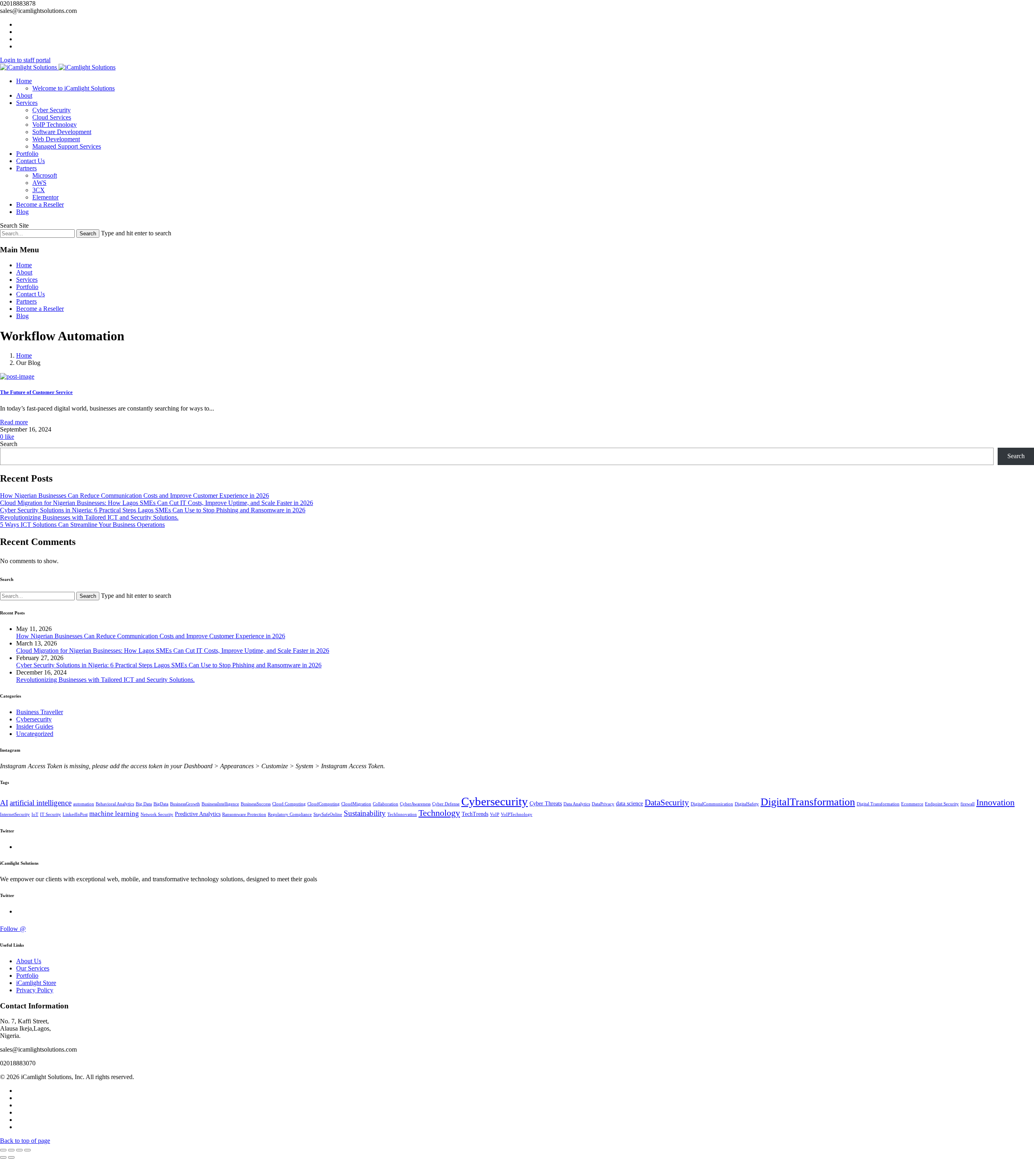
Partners (26, 168)
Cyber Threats (546, 804)
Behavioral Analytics (115, 804)
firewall (967, 804)
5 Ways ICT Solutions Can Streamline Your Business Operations (82, 524)
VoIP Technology (54, 124)
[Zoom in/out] (27, 1150)
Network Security (157, 814)
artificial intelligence (40, 803)
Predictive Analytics (198, 814)
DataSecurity (667, 802)
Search (8, 443)
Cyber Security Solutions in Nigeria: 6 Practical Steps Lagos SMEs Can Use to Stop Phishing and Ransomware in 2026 (152, 510)
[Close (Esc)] (3, 1150)
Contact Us (30, 160)
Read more (14, 422)
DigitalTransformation (808, 802)
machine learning (114, 813)
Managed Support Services (66, 146)
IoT (35, 814)
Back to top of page (25, 1140)
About (24, 95)
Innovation (995, 802)
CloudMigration (356, 804)
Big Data (144, 804)
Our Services (32, 968)
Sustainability (365, 813)
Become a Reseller (40, 204)
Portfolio (27, 153)
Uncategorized (34, 733)
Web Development (56, 139)
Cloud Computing (289, 804)
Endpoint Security (942, 804)
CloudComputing (323, 804)
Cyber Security (51, 110)
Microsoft (44, 175)
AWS (39, 182)
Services (27, 102)
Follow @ (13, 928)
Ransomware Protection (244, 814)
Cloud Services (51, 117)
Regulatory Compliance (290, 814)
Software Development (61, 131)
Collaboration (385, 804)
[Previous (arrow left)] (3, 1157)
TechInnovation (402, 814)
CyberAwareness (415, 804)
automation (83, 804)
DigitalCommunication (712, 804)
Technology (439, 813)
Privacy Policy (34, 990)
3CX (38, 190)
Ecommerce (912, 804)
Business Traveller (39, 711)
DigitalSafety (747, 804)
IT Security (50, 814)
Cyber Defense (446, 804)
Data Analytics (576, 804)
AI (4, 803)
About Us (28, 961)
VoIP (494, 814)
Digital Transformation (878, 804)
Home (24, 81)
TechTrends (475, 814)
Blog (22, 211)
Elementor (45, 197)
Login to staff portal (25, 60)
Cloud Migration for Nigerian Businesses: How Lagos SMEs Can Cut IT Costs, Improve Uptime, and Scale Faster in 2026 (156, 502)
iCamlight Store (36, 982)
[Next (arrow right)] (11, 1157)
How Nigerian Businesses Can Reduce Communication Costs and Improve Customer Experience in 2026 (134, 495)
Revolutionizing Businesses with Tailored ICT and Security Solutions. (89, 517)
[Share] (11, 1150)
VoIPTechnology (516, 814)
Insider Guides (34, 726)
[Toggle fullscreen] (19, 1150)
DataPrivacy (603, 804)
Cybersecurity (34, 719)
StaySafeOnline (327, 814)
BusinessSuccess (256, 804)
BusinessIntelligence (220, 804)
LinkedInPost (75, 814)
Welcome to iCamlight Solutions (73, 88)
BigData (160, 804)
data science (629, 804)
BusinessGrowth (185, 804)
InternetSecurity (15, 814)
